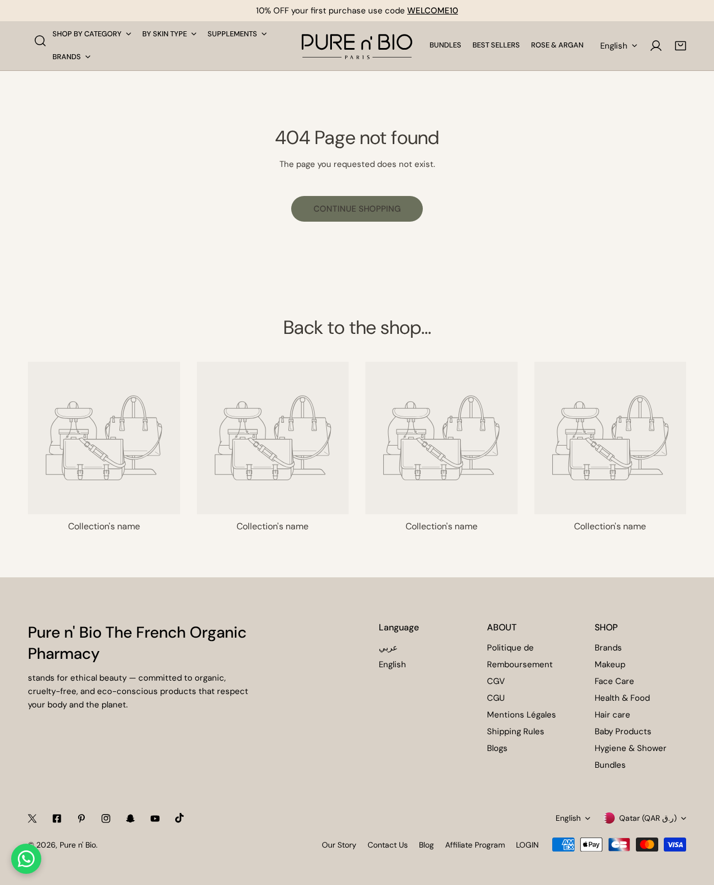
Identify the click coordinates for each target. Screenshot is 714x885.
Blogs (497, 748)
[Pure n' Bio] (357, 45)
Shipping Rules (515, 731)
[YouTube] (155, 818)
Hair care (612, 714)
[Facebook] (57, 818)
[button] (680, 46)
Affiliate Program (475, 845)
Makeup (610, 664)
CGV (496, 681)
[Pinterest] (81, 818)
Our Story (339, 845)
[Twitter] (32, 818)
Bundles (610, 765)
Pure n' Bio (78, 845)
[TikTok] (179, 818)
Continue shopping (357, 208)
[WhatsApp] (26, 859)
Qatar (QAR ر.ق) (648, 818)
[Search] (40, 40)
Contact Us (388, 845)
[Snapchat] (130, 818)
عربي (388, 647)
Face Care (614, 681)
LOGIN (527, 845)
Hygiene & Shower (631, 748)
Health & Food (622, 698)
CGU (496, 698)
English (614, 45)
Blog (426, 845)
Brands (608, 647)
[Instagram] (106, 818)
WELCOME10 (432, 10)
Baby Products (623, 731)
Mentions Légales (521, 714)
